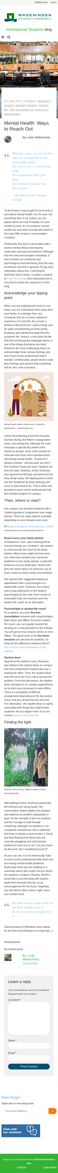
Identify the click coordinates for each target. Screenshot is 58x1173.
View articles (30, 963)
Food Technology (17, 278)
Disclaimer (21, 1167)
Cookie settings (50, 1167)
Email (12, 1053)
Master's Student (26, 105)
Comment (14, 1000)
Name (12, 1040)
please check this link (26, 715)
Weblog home (41, 2)
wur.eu (54, 2)
